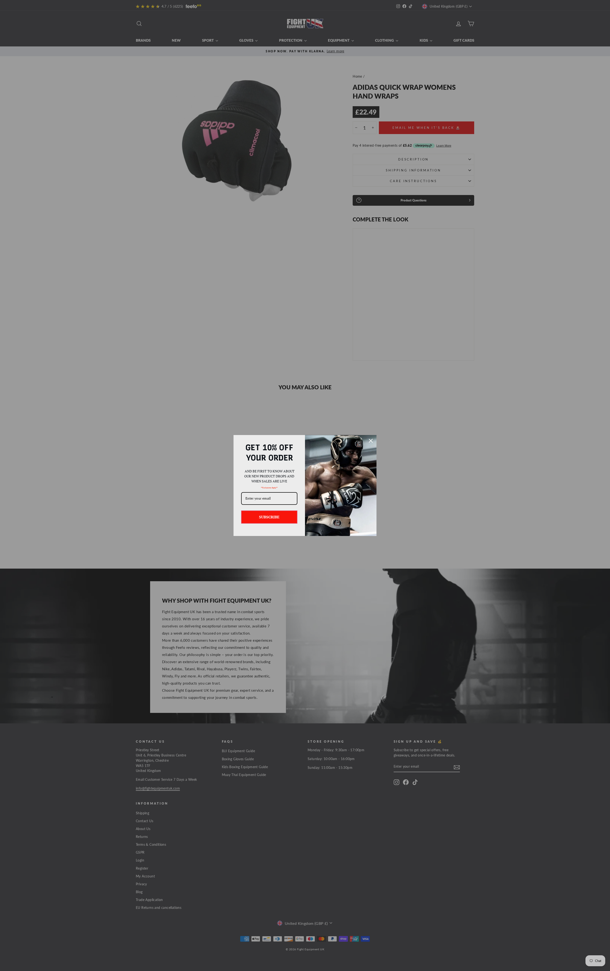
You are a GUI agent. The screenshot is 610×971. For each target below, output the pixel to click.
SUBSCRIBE (269, 517)
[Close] (370, 440)
